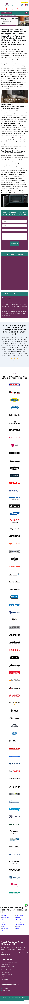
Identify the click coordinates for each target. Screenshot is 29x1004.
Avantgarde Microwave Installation (11, 15)
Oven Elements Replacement (8, 968)
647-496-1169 (6, 990)
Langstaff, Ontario (20, 924)
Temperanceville (19, 915)
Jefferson (4, 915)
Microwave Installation (6, 974)
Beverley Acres (5, 917)
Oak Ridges (18, 922)
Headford (4, 924)
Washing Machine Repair (7, 970)
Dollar (17, 928)
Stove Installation (5, 977)
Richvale (18, 917)
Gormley (18, 926)
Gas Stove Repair (5, 964)
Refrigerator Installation (7, 976)
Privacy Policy (4, 979)
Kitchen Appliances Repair (8, 966)
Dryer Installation (5, 972)
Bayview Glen (5, 922)
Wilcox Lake (5, 928)
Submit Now (14, 243)
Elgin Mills (18, 919)
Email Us (5, 988)
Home (2, 15)
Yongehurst (4, 930)
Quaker (3, 926)
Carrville (4, 919)
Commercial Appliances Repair (9, 962)
